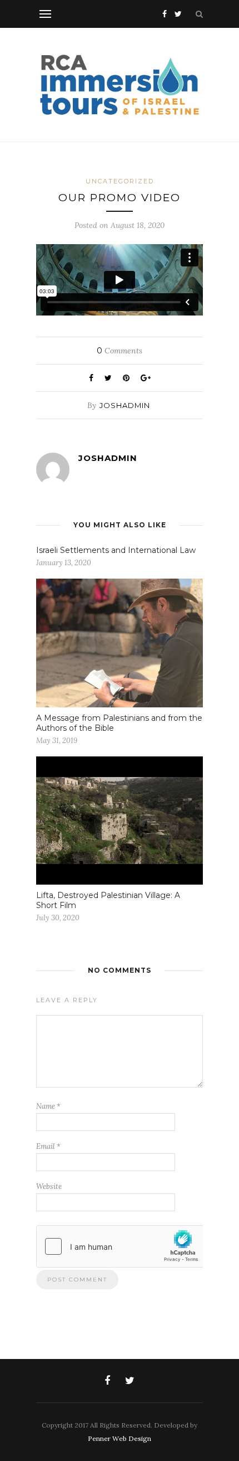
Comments (119, 351)
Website (49, 1186)
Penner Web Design (119, 1438)
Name (48, 1106)
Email (48, 1146)
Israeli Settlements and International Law (116, 550)
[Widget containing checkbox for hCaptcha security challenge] (120, 1246)
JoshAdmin (124, 405)
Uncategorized (120, 181)
